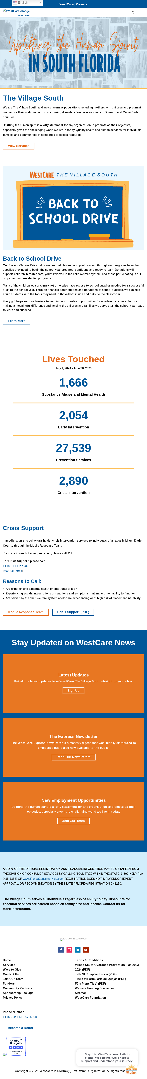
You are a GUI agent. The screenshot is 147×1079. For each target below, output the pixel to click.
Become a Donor (20, 1028)
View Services (18, 146)
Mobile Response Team (26, 612)
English (22, 2)
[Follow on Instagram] (69, 950)
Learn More (16, 321)
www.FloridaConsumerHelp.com (43, 878)
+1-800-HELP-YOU (15, 565)
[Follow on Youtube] (86, 950)
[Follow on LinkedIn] (77, 950)
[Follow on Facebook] (61, 950)
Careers (81, 4)
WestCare (67, 4)
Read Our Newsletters (74, 757)
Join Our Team (73, 821)
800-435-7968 (13, 570)
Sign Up (73, 690)
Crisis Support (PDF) (73, 612)
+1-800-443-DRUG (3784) (20, 1016)
